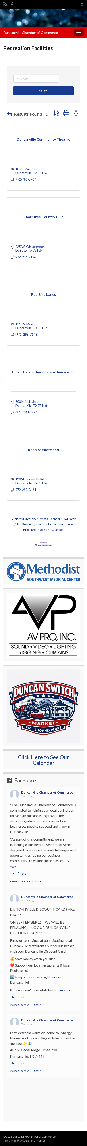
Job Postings (25, 524)
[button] (9, 114)
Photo (22, 873)
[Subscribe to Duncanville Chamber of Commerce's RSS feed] (5, 3)
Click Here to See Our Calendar (43, 760)
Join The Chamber (52, 529)
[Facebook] (12, 3)
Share (37, 881)
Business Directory (23, 519)
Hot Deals (69, 519)
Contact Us (44, 524)
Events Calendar (49, 519)
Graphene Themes (34, 1140)
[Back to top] (77, 1119)
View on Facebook (20, 881)
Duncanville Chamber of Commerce (30, 32)
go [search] (46, 90)
